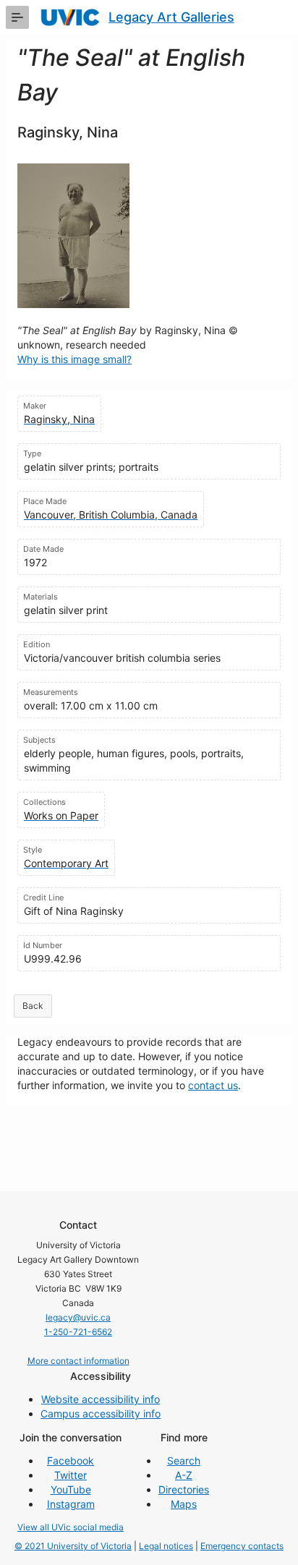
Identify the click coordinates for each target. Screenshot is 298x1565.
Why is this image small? (74, 359)
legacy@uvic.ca (78, 1317)
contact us (213, 1085)
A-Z (183, 1475)
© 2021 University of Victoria (73, 1545)
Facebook (70, 1460)
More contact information (78, 1360)
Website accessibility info (100, 1399)
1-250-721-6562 (78, 1331)
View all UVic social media (70, 1527)
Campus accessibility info (101, 1413)
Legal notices (166, 1545)
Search (183, 1460)
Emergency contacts (242, 1545)
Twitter (70, 1475)
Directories (183, 1489)
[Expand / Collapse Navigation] (17, 17)
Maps (184, 1504)
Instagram (71, 1504)
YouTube (71, 1489)
